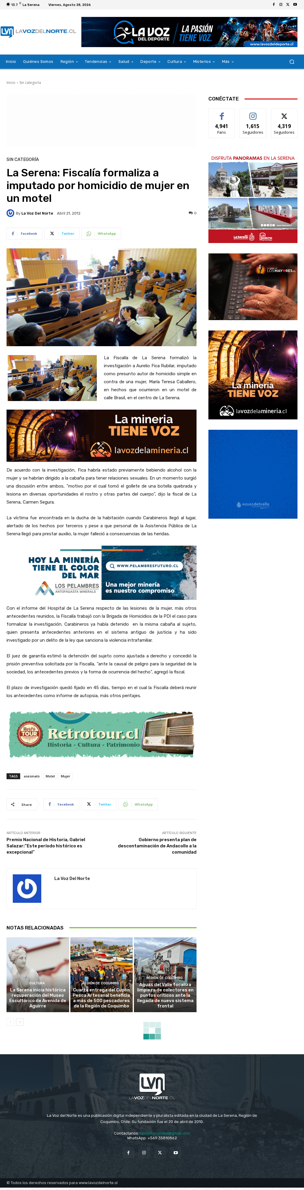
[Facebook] (273, 4)
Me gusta (222, 113)
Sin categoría (30, 82)
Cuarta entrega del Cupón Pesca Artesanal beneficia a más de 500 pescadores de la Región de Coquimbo (101, 998)
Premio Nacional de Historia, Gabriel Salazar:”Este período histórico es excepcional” (46, 846)
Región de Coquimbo (101, 983)
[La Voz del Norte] (11, 213)
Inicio (11, 82)
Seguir (253, 113)
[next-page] (19, 1022)
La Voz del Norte (37, 213)
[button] (292, 62)
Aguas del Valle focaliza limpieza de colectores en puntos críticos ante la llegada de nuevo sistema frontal (165, 995)
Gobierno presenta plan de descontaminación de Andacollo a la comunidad (157, 846)
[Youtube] (295, 4)
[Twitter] (288, 4)
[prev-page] (10, 1022)
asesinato (32, 776)
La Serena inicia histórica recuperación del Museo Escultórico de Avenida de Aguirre (37, 998)
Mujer (65, 776)
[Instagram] (280, 4)
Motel (50, 776)
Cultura (37, 983)
